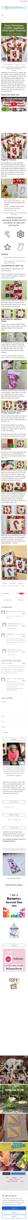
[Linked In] (25, 593)
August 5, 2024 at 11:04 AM (13, 625)
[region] (14, 1206)
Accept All (14, 1208)
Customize (14, 1212)
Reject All (14, 1216)
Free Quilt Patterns (8, 64)
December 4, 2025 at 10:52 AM (18, 678)
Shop (7, 1177)
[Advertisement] (14, 122)
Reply (23, 613)
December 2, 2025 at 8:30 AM (6, 663)
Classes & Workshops (11, 1181)
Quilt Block (20, 583)
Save (22, 593)
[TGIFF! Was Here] (14, 983)
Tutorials (16, 64)
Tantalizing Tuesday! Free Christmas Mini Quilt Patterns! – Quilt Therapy (11, 660)
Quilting (4, 585)
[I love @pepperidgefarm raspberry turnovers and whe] (14, 1128)
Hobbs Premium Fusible (18, 206)
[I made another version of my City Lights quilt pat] (14, 1099)
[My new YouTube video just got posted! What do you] (14, 1157)
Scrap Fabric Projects (14, 585)
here (17, 793)
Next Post (20, 600)
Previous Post (8, 600)
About (22, 1181)
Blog (21, 1177)
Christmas (4, 583)
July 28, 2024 (22, 64)
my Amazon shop (18, 836)
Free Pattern (12, 583)
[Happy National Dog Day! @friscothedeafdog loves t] (14, 1070)
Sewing (22, 585)
